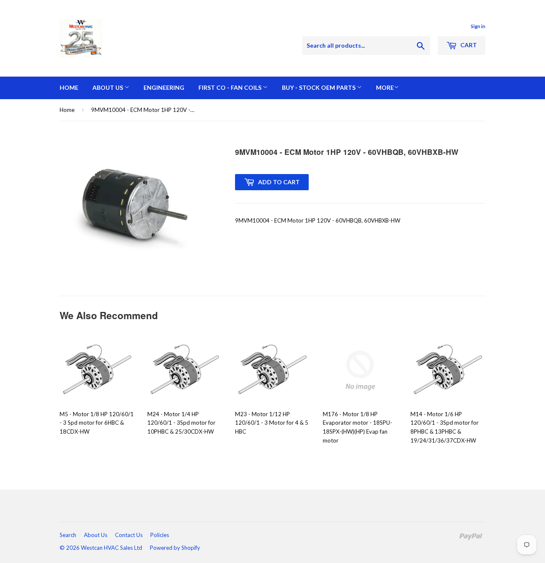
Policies (159, 535)
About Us (108, 87)
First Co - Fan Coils (230, 87)
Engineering (163, 87)
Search (68, 535)
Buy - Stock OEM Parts (319, 87)
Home (69, 87)
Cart (468, 45)
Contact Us (129, 535)
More (385, 87)
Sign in (478, 26)
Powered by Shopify (175, 547)
